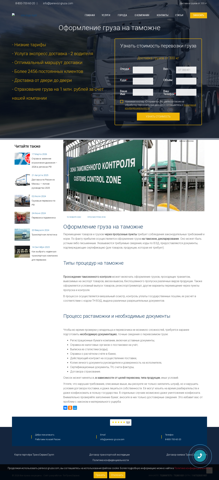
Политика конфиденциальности (110, 460)
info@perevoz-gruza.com (57, 3)
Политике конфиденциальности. (192, 468)
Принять (100, 475)
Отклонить (117, 475)
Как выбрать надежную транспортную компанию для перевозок (45, 255)
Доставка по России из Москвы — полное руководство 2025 (43, 183)
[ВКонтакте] (65, 408)
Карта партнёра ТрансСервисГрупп (34, 454)
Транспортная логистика (44, 234)
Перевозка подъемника (44, 217)
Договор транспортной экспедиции (109, 454)
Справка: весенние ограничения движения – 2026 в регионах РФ (44, 162)
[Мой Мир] (75, 408)
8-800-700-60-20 (25, 3)
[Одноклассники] (70, 408)
